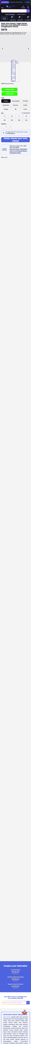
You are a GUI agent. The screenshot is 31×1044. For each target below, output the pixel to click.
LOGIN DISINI (9, 94)
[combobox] (14, 10)
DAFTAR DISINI (9, 89)
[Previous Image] (3, 49)
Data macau (6, 1017)
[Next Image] (28, 49)
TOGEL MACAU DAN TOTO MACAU (15, 139)
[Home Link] (13, 7)
